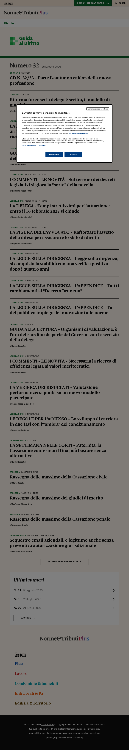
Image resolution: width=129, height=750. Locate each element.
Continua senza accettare (98, 109)
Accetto (73, 154)
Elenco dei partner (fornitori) (34, 145)
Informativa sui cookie (78, 133)
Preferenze (54, 154)
